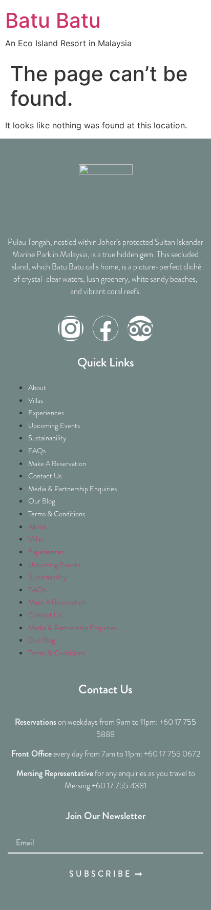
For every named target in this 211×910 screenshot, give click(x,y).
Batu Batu (53, 20)
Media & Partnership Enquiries (72, 488)
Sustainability (47, 438)
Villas (35, 400)
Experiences (46, 413)
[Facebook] (105, 328)
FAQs (37, 451)
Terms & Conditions (56, 514)
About (37, 387)
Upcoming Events (54, 425)
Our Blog (41, 501)
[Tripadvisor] (140, 328)
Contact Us (44, 476)
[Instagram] (70, 328)
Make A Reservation (57, 463)
